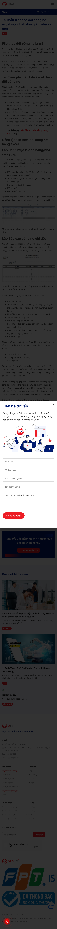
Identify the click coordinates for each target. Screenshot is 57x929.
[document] (28, 464)
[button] (53, 405)
